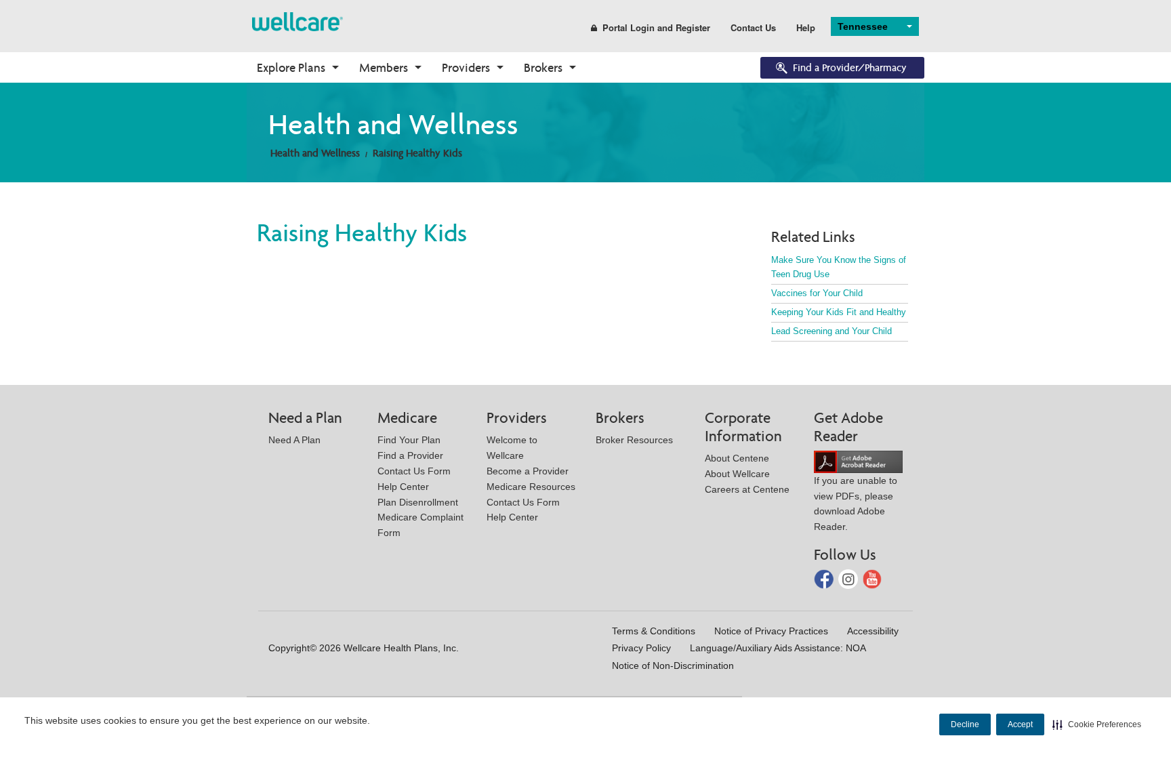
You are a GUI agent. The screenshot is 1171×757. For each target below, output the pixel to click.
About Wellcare (737, 473)
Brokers (543, 67)
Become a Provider (528, 471)
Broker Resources (634, 439)
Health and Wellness (315, 152)
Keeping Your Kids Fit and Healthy (838, 312)
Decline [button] (965, 724)
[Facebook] (825, 578)
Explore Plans (291, 67)
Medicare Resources (531, 486)
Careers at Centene (747, 489)
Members (383, 67)
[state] (297, 20)
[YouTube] (872, 578)
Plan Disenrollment (417, 502)
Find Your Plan (408, 439)
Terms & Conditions (653, 631)
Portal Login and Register (656, 27)
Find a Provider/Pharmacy (850, 67)
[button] (1097, 724)
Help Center (403, 486)
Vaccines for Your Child (817, 293)
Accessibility (873, 631)
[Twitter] (849, 578)
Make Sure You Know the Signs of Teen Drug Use (838, 267)
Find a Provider (410, 455)
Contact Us (753, 27)
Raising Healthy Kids (417, 152)
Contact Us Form (414, 471)
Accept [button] (1020, 724)
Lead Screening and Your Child (831, 331)
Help (805, 27)
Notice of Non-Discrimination (673, 665)
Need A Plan (294, 439)
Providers (466, 67)
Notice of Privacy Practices (771, 631)
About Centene (737, 458)
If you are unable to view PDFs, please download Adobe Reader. (855, 503)
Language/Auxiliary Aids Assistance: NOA (778, 647)
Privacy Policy (641, 647)
